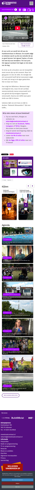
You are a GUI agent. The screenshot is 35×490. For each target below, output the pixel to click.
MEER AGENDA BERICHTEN (11, 395)
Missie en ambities (7, 451)
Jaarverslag (5, 460)
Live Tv (28, 9)
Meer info (17, 486)
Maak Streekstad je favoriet (26, 44)
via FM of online (16, 135)
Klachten (4, 453)
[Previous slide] (2, 418)
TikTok (17, 126)
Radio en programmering (9, 444)
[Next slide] (33, 418)
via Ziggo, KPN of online (17, 140)
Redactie (4, 449)
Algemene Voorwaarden (9, 456)
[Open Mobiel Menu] (31, 3)
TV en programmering (8, 446)
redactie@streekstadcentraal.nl (17, 121)
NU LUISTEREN (24, 9)
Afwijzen (17, 483)
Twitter (27, 124)
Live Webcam (20, 10)
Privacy (3, 458)
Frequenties (5, 441)
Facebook (21, 124)
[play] (15, 9)
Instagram (9, 126)
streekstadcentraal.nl (13, 133)
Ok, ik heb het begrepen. (17, 479)
